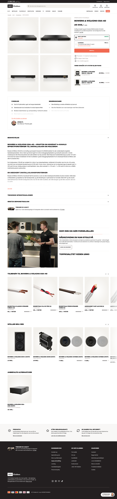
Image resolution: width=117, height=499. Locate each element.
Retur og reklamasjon (56, 458)
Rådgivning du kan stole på (76, 240)
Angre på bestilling (56, 461)
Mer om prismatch (17, 435)
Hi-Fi (13, 15)
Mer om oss (29, 481)
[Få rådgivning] (113, 495)
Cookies (93, 469)
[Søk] (29, 6)
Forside (9, 15)
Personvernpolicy (55, 469)
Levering (53, 463)
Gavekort (93, 452)
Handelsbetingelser (56, 466)
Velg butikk (80, 38)
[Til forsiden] (14, 6)
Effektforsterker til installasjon (81, 17)
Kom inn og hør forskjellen (76, 234)
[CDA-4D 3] (23, 73)
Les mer (28, 1)
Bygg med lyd (106, 1)
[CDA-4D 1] (23, 35)
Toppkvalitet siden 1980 (74, 246)
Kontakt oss (54, 452)
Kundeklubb (74, 458)
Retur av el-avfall (95, 463)
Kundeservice (99, 1)
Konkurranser (74, 463)
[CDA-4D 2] (55, 35)
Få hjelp (62, 209)
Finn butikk (74, 452)
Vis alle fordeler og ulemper (19, 118)
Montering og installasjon (97, 458)
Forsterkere (18, 15)
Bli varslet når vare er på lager (84, 45)
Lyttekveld (73, 461)
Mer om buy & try (86, 435)
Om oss (73, 455)
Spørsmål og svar (55, 455)
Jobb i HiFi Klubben (76, 466)
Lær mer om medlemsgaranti (58, 435)
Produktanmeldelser (96, 466)
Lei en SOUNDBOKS (96, 461)
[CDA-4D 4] (55, 73)
